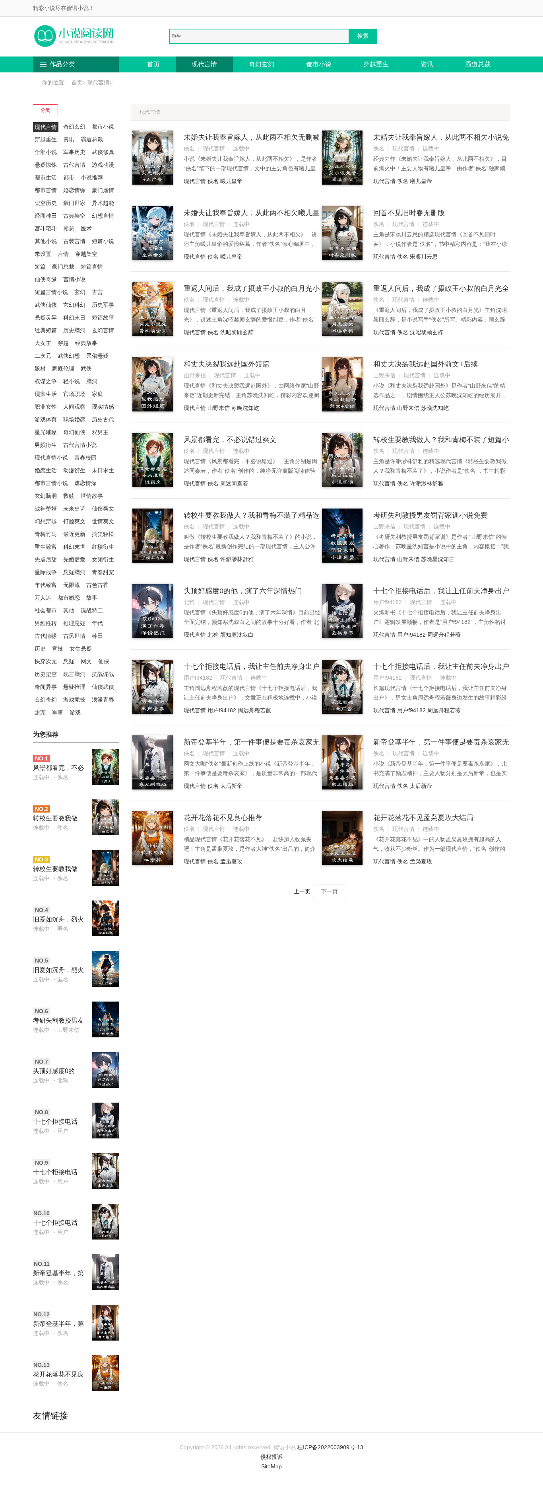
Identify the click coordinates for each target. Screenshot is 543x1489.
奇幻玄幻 (261, 64)
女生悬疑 (81, 648)
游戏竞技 (74, 699)
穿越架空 (86, 254)
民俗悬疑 (97, 356)
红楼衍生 (103, 547)
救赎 (68, 496)
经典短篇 (46, 330)
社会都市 (46, 610)
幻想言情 (103, 215)
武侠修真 (103, 152)
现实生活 (46, 394)
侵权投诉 (271, 1457)
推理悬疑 (74, 623)
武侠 (86, 368)
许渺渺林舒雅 (426, 483)
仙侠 (103, 661)
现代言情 (204, 64)
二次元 (43, 356)
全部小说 (46, 152)
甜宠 (40, 712)
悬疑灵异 (46, 317)
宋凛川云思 (424, 256)
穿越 (63, 343)
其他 (68, 610)
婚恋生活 (46, 470)
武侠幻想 (69, 356)
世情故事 (92, 496)
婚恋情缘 (74, 190)
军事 (57, 712)
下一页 (329, 891)
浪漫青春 (103, 699)
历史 (40, 648)
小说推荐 (92, 177)
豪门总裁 (63, 266)
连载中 (41, 777)
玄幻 (79, 292)
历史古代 (103, 419)
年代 (97, 623)
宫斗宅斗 (46, 228)
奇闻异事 (46, 687)
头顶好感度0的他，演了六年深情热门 (58, 1072)
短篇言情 (92, 266)
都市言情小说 (51, 483)
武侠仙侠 (46, 305)
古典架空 (74, 215)
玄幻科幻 (74, 305)
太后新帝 (231, 786)
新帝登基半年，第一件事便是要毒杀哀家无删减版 (58, 1274)
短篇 (40, 266)
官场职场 (74, 394)
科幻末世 (74, 547)
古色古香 (97, 585)
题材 (40, 368)
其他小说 (46, 241)
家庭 (97, 394)
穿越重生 (376, 64)
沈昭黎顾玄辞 (237, 332)
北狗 (213, 634)
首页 (153, 64)
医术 (86, 228)
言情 (63, 254)
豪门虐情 (103, 190)
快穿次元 (46, 661)
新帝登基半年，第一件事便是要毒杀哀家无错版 (58, 1324)
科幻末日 (74, 317)
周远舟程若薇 (444, 634)
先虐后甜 (46, 559)
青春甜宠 (103, 572)
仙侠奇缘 (46, 279)
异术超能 (103, 203)
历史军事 (103, 305)
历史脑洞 (74, 330)
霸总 (68, 228)
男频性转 (46, 623)
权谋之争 (46, 381)
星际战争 (46, 572)
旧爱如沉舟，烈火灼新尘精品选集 (58, 920)
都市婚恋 (69, 597)
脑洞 (91, 381)
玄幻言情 (103, 330)
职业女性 (46, 406)
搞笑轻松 (103, 534)
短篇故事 (103, 317)
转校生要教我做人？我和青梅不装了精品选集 (58, 869)
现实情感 (103, 406)
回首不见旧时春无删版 (409, 213)
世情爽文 (103, 521)
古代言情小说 (80, 445)
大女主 (43, 343)
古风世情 (74, 636)
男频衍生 (46, 445)
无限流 (71, 585)
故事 (91, 597)
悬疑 (68, 661)
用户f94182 (411, 634)
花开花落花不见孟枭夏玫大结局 (423, 818)
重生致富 (46, 547)
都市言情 (46, 190)
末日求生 (103, 470)
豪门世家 (74, 203)
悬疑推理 (74, 687)
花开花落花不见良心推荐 (58, 1375)
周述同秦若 (234, 483)
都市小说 (319, 64)
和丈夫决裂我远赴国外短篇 (227, 364)
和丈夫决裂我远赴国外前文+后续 (425, 364)
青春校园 (85, 457)
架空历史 (46, 203)
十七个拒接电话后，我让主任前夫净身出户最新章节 (58, 1122)
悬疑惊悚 (46, 165)
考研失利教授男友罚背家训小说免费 (58, 1021)
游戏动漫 (103, 165)
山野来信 (219, 408)
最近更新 (74, 534)
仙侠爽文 (103, 508)
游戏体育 (46, 419)
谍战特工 (92, 610)
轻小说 (71, 381)
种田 (97, 636)
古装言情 (74, 241)
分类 (45, 110)
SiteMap (271, 1466)
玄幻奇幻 (46, 699)
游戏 (75, 712)
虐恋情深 (85, 483)
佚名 (213, 181)
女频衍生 (103, 559)
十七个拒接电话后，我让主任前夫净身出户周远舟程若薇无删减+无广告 (58, 1223)
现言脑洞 (74, 674)
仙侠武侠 (103, 687)
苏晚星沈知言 (437, 559)
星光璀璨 (46, 432)
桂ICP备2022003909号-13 (330, 1447)
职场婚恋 (74, 419)
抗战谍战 (103, 674)
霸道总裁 (478, 64)
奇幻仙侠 (74, 432)
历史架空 (46, 674)
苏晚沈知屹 (245, 408)
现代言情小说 (51, 457)
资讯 (427, 64)
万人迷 (43, 597)
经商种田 (46, 215)
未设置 (43, 254)
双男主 (100, 432)
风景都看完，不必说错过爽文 (58, 768)
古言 (97, 292)
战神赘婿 (46, 508)
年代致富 (46, 585)
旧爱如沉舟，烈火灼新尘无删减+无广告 (58, 971)
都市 (68, 177)
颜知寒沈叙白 (237, 634)
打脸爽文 (74, 521)
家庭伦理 (63, 368)
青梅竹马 (46, 534)
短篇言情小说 (51, 292)
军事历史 (74, 152)
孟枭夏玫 (231, 861)
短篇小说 (103, 241)
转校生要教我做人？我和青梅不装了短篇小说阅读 (58, 819)
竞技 (57, 648)
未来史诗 (74, 508)
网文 (86, 661)
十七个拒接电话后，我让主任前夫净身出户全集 (58, 1173)
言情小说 (74, 279)
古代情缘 (46, 636)
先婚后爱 (74, 559)
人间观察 (74, 406)
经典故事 (86, 343)
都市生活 (46, 177)
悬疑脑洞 (74, 572)
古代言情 (74, 165)
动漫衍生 (74, 470)
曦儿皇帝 (231, 181)
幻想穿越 (46, 521)
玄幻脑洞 (46, 496)
